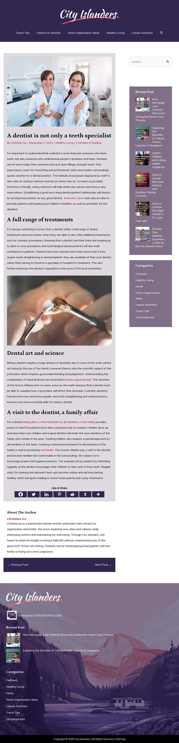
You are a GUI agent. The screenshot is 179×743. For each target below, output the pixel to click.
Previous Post (17, 564)
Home (139, 286)
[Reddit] (72, 494)
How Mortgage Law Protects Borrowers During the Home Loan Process (68, 634)
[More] (98, 494)
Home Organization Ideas (22, 699)
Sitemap (121, 739)
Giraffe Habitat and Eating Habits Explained (159, 160)
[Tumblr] (85, 494)
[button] (161, 33)
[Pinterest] (59, 494)
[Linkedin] (46, 494)
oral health (46, 450)
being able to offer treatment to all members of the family (59, 422)
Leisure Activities (146, 304)
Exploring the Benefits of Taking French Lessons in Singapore (61, 650)
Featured (141, 274)
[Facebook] (21, 494)
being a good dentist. (79, 379)
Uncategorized (144, 317)
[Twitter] (33, 494)
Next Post (103, 564)
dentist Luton (75, 198)
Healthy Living (64, 142)
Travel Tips (142, 311)
